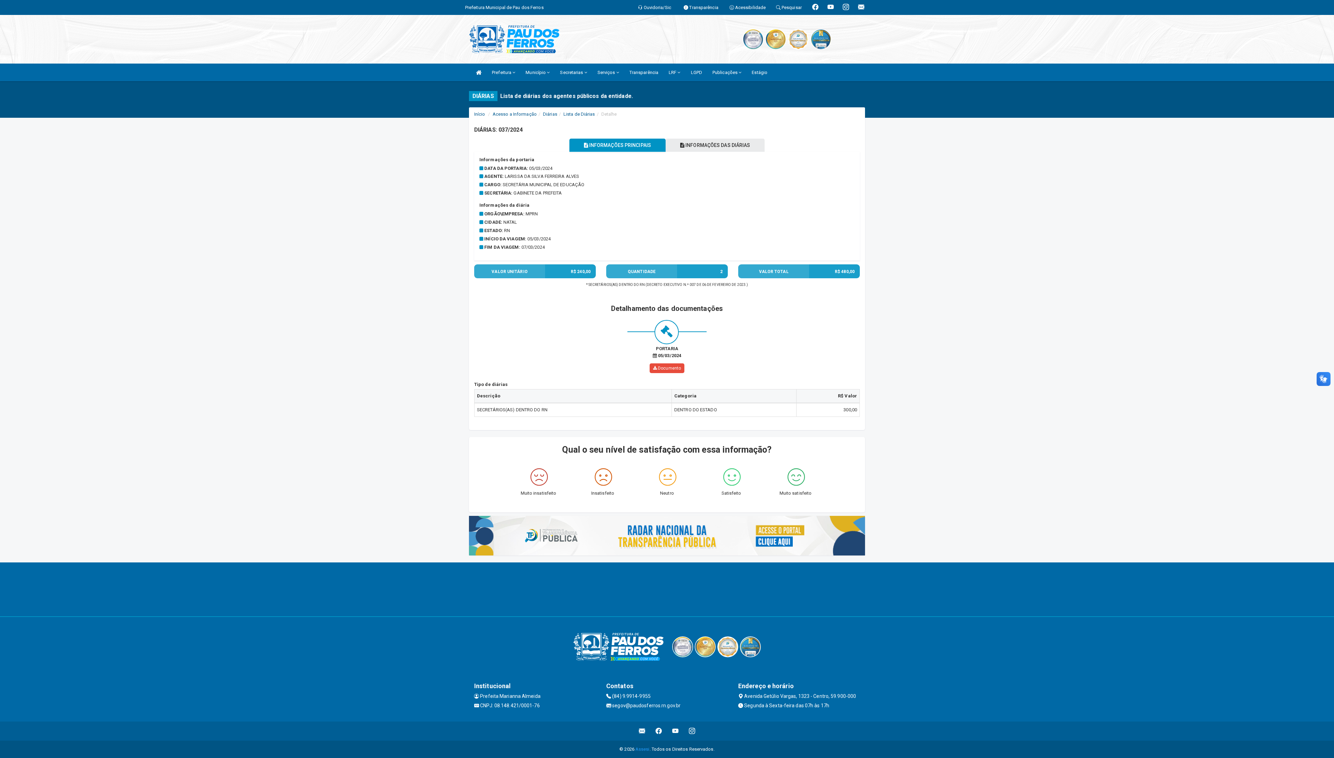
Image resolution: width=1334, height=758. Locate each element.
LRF (673, 72)
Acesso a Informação (515, 114)
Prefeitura (502, 72)
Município (536, 72)
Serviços (607, 72)
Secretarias (572, 72)
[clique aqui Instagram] (692, 731)
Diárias (550, 114)
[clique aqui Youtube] (675, 731)
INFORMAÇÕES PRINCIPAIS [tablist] (619, 145)
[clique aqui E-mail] (642, 731)
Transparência (643, 72)
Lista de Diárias (579, 114)
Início (479, 114)
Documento (669, 368)
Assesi (642, 749)
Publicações (726, 72)
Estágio (759, 72)
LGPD (696, 72)
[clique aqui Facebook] (659, 731)
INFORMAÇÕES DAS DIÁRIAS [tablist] (717, 145)
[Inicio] (478, 72)
